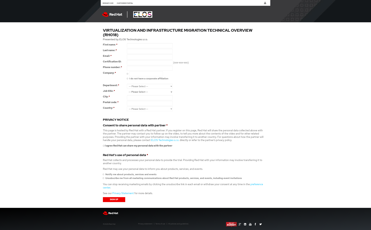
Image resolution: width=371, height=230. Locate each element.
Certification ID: (112, 61)
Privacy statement (145, 224)
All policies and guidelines (178, 224)
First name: (110, 44)
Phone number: (112, 67)
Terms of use (160, 224)
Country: (108, 107)
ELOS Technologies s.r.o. (165, 140)
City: (106, 96)
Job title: (109, 90)
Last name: (110, 50)
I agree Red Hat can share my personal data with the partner (138, 145)
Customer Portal (125, 3)
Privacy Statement (123, 193)
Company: (109, 72)
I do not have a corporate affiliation (148, 78)
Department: (111, 85)
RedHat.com (108, 3)
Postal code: (111, 102)
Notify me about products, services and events (131, 174)
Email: (107, 55)
